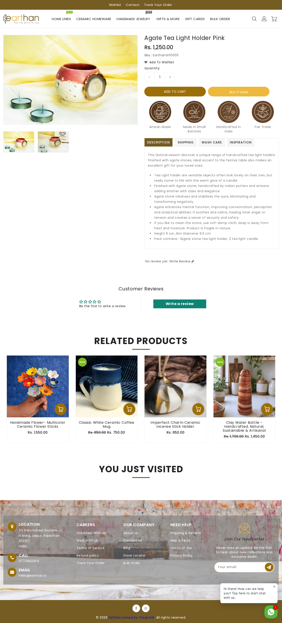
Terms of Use (181, 548)
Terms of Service (91, 548)
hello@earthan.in (32, 575)
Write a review (180, 303)
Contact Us (132, 540)
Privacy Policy (181, 555)
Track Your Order (158, 5)
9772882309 (29, 561)
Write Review (179, 261)
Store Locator (134, 555)
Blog (126, 548)
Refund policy (88, 555)
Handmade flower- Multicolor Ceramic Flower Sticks (37, 425)
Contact (133, 5)
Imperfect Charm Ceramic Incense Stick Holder (175, 425)
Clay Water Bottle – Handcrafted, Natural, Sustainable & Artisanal (244, 427)
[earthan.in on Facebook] (136, 608)
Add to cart (175, 91)
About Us (130, 533)
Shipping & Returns (185, 533)
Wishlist (115, 5)
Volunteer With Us (91, 533)
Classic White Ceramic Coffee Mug (106, 425)
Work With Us (87, 540)
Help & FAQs (180, 540)
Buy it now (239, 92)
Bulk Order (131, 563)
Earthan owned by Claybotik (131, 617)
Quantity (152, 68)
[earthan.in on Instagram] (146, 608)
